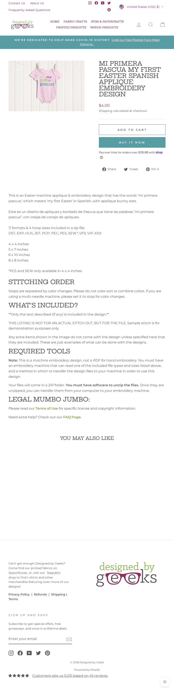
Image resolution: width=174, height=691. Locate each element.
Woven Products (104, 27)
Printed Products (71, 27)
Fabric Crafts (75, 21)
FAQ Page (72, 417)
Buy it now (132, 142)
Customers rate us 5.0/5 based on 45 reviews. (70, 676)
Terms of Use (46, 408)
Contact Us (16, 3)
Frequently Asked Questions (29, 10)
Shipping (105, 111)
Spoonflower (17, 572)
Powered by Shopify (87, 669)
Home (55, 21)
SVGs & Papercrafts (107, 21)
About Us (37, 3)
